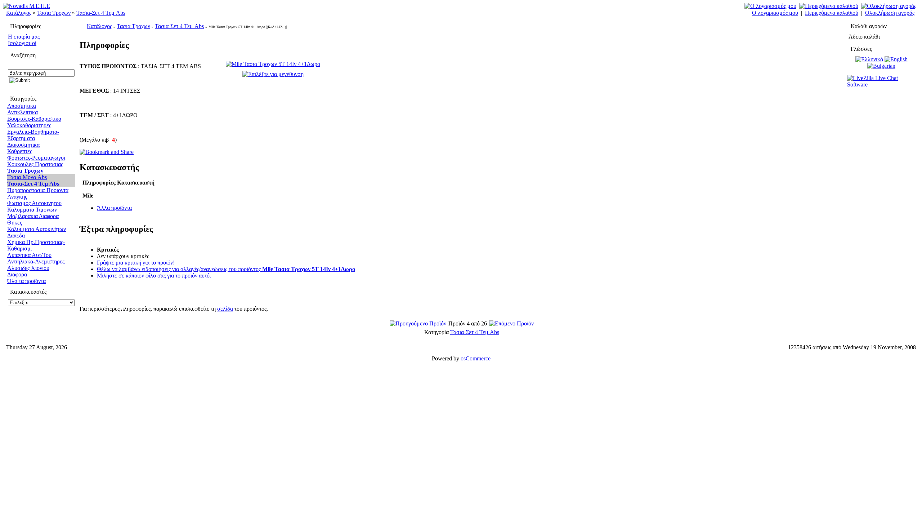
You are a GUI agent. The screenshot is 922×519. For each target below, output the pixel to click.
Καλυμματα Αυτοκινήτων (36, 229)
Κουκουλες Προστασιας (35, 164)
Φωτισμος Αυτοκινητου (34, 203)
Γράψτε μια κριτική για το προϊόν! (136, 263)
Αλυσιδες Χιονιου (28, 268)
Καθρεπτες (19, 151)
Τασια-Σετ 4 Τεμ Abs (100, 13)
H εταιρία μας (24, 37)
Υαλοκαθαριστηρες (29, 125)
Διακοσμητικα (23, 145)
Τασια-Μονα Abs (27, 177)
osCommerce (476, 358)
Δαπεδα (16, 235)
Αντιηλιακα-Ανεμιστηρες (35, 261)
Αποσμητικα (21, 106)
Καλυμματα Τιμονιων (32, 210)
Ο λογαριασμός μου (775, 13)
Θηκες (14, 222)
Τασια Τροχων (54, 13)
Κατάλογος (18, 13)
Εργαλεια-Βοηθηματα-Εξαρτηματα (33, 135)
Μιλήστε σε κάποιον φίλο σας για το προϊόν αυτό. (154, 275)
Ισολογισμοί (22, 43)
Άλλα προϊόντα (114, 208)
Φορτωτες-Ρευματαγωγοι (36, 158)
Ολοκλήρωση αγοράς (889, 13)
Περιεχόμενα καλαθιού (831, 13)
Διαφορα (17, 274)
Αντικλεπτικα (22, 112)
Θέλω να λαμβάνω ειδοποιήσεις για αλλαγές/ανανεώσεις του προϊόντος (226, 269)
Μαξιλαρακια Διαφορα (33, 216)
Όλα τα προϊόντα (26, 281)
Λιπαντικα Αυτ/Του (29, 255)
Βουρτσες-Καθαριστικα (34, 119)
